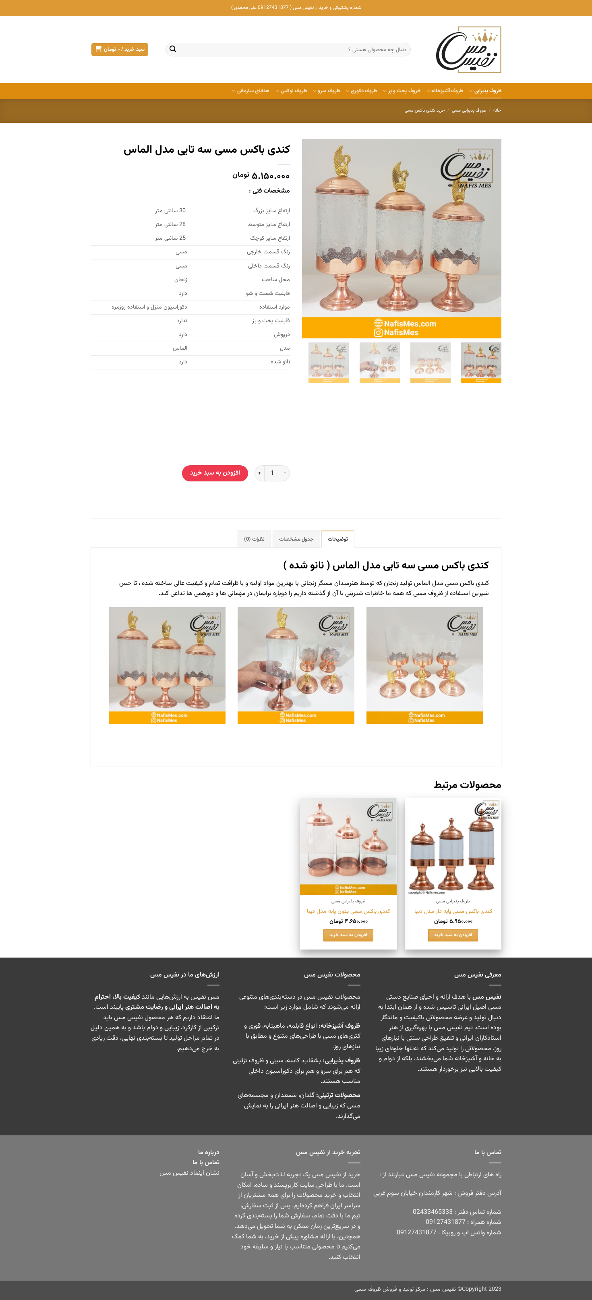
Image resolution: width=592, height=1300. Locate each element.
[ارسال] (173, 49)
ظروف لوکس (294, 91)
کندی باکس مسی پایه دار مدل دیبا (453, 912)
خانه (497, 110)
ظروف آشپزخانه (447, 91)
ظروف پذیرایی (487, 91)
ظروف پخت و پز (404, 91)
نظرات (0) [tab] (254, 539)
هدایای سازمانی (253, 91)
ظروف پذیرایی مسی (469, 110)
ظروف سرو (328, 91)
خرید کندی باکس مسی (425, 110)
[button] (119, 49)
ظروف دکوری (364, 91)
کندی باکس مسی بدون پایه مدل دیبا (348, 912)
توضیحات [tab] (338, 539)
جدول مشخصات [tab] (296, 539)
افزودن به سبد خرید (215, 473)
